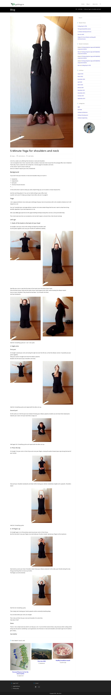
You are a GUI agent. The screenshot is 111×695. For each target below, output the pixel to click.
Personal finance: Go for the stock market (20, 673)
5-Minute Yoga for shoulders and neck (92, 9)
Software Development (83, 115)
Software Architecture (82, 112)
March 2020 (80, 84)
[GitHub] (35, 686)
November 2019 (81, 93)
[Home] (76, 9)
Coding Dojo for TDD (82, 26)
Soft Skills (31, 156)
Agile (79, 107)
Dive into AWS (42, 661)
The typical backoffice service (84, 29)
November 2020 (81, 79)
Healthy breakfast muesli (63, 660)
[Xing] (39, 686)
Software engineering (82, 118)
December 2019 (81, 90)
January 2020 (80, 87)
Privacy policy (16, 688)
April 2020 (80, 82)
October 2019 (81, 95)
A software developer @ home (84, 31)
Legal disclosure (16, 686)
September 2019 (81, 98)
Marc (13, 156)
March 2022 (80, 76)
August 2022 (80, 73)
